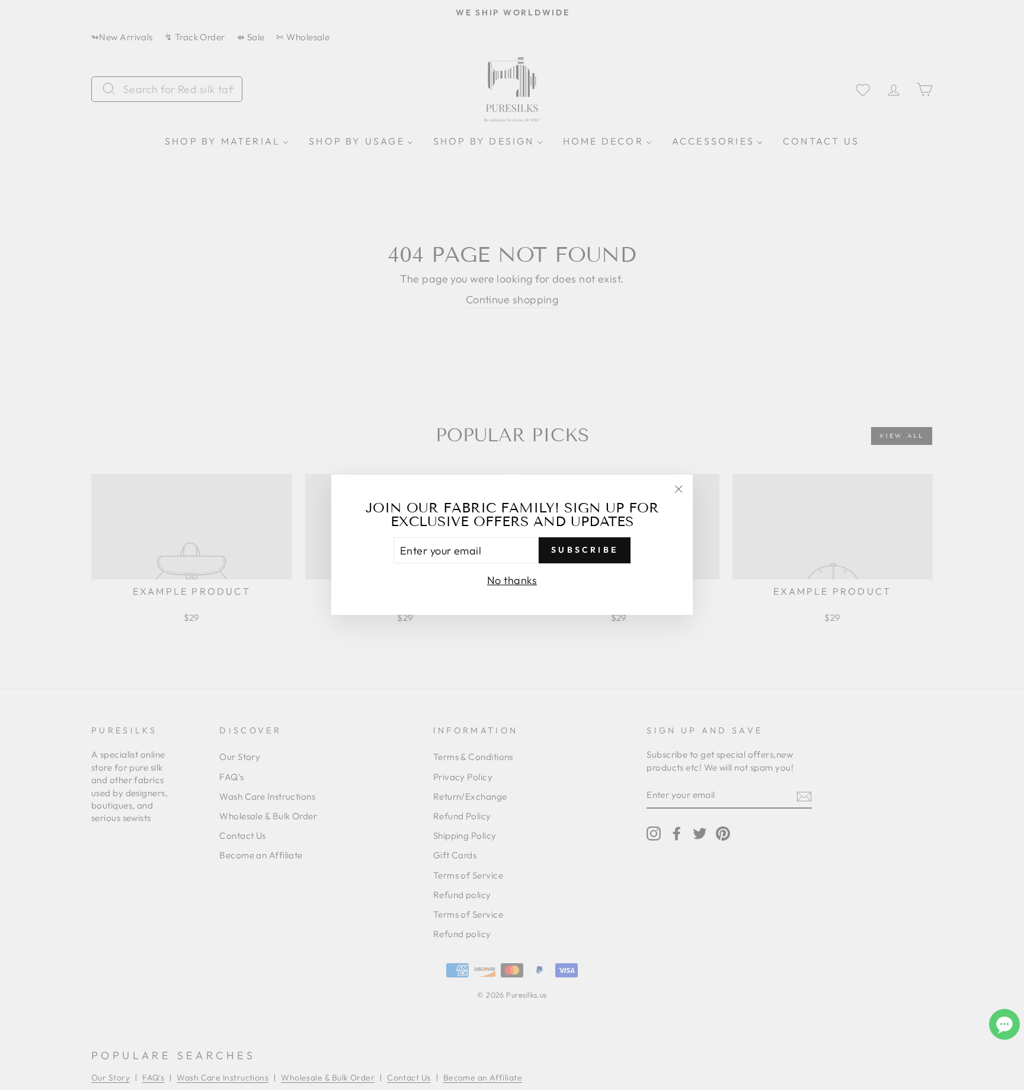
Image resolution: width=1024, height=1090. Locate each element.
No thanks (512, 581)
